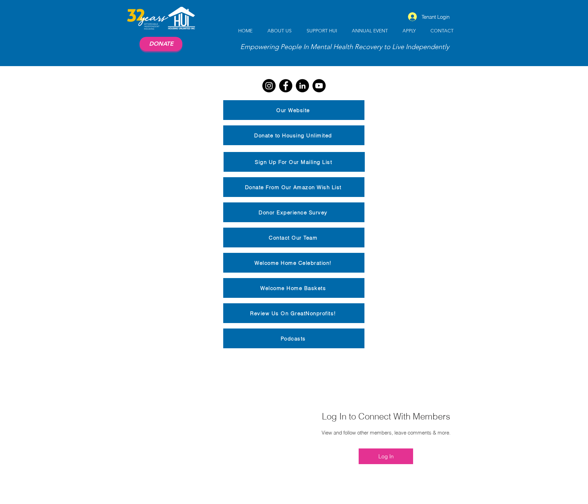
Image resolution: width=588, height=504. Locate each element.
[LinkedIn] (302, 85)
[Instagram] (269, 85)
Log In (386, 456)
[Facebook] (285, 85)
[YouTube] (319, 85)
